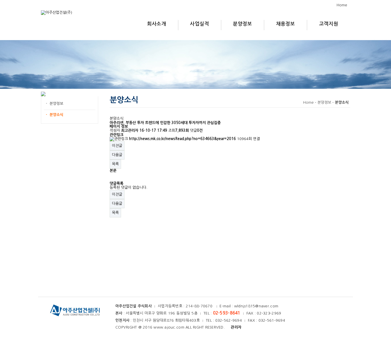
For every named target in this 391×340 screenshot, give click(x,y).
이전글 (117, 146)
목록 (115, 164)
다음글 (117, 155)
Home (342, 5)
